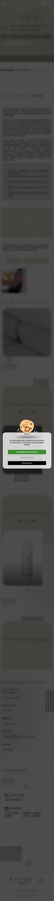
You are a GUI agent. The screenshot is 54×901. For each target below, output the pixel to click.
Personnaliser (27, 463)
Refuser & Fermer (27, 458)
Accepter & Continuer (27, 452)
